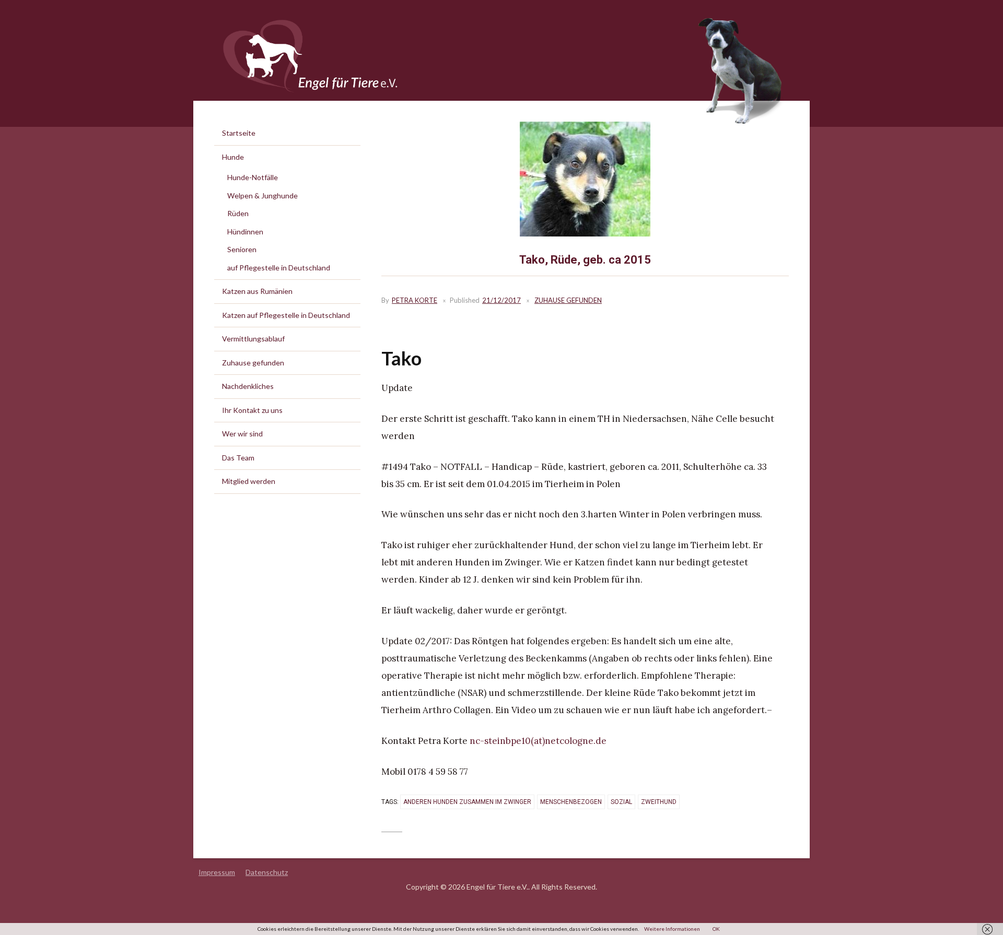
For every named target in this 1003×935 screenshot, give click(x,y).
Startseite (238, 132)
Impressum (217, 872)
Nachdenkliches (248, 386)
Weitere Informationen (672, 929)
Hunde (233, 156)
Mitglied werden (248, 481)
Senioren (241, 249)
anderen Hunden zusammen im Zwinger (467, 802)
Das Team (238, 457)
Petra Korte (414, 300)
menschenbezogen (571, 802)
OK (716, 929)
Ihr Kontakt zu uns (252, 410)
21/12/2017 (501, 300)
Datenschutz (267, 872)
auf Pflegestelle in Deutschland (278, 267)
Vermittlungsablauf (253, 338)
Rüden (238, 213)
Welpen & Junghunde (262, 195)
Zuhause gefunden (568, 300)
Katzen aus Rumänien (257, 291)
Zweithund (659, 802)
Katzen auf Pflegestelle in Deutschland (286, 315)
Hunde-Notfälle (252, 177)
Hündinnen (245, 231)
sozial (621, 802)
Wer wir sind (242, 433)
